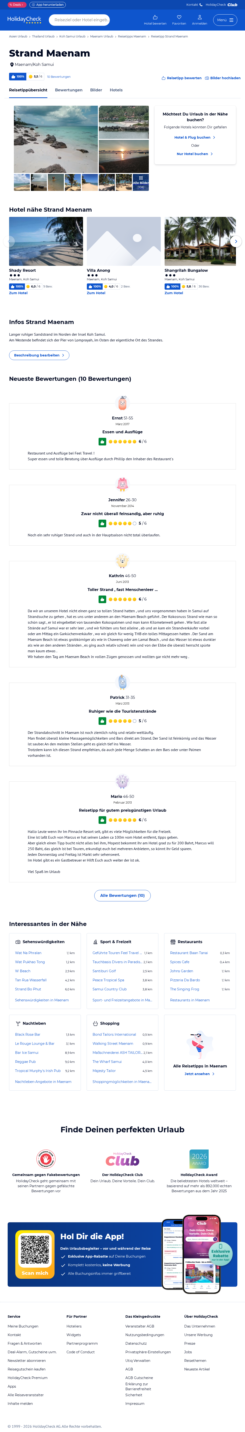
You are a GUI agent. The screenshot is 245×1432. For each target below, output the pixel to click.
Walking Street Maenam (113, 1043)
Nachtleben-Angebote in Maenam (43, 1082)
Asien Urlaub (18, 36)
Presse (189, 1343)
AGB (129, 1369)
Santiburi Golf (104, 971)
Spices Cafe (179, 962)
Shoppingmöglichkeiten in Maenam (122, 1082)
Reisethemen (195, 1361)
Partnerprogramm (82, 1343)
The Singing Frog (184, 989)
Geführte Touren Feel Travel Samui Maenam (118, 953)
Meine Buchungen (23, 1326)
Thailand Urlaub (43, 36)
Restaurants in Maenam (190, 1000)
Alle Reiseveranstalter (26, 1395)
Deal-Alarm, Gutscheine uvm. (32, 1352)
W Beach (22, 971)
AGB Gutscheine (139, 1378)
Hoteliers (74, 1326)
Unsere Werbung (198, 1335)
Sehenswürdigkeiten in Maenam (42, 1000)
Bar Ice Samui (27, 1052)
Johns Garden (181, 971)
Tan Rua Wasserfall (31, 980)
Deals (15, 4)
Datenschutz (136, 1343)
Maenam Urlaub (101, 36)
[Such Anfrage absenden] (114, 20)
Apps (12, 1386)
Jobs (188, 1352)
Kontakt (192, 4)
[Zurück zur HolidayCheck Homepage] (24, 20)
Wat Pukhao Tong (30, 962)
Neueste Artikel (197, 1369)
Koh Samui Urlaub (72, 36)
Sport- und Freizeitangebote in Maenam (122, 1000)
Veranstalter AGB (139, 1326)
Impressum (135, 1403)
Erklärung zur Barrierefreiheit (138, 1386)
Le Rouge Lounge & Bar (35, 1043)
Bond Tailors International (114, 1034)
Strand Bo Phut (28, 989)
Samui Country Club (110, 989)
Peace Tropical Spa (108, 980)
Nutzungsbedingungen (144, 1335)
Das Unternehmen (199, 1326)
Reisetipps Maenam (132, 36)
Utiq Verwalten (137, 1361)
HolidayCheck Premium (28, 1378)
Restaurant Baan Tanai (189, 953)
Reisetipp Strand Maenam (169, 36)
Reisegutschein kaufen (26, 1369)
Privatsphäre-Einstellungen (148, 1352)
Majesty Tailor (104, 1071)
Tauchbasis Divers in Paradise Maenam (118, 962)
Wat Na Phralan (28, 953)
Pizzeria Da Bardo (185, 980)
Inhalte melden (20, 1403)
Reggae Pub (25, 1062)
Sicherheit (133, 1395)
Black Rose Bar (27, 1034)
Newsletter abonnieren (27, 1361)
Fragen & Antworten (25, 1343)
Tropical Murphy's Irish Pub (38, 1071)
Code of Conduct (81, 1352)
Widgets (74, 1335)
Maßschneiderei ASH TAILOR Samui (118, 1052)
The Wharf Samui (107, 1062)
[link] (155, 20)
